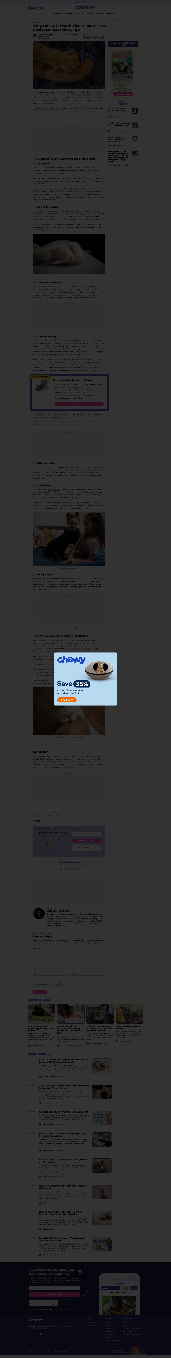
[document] (85, 679)
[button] (114, 655)
